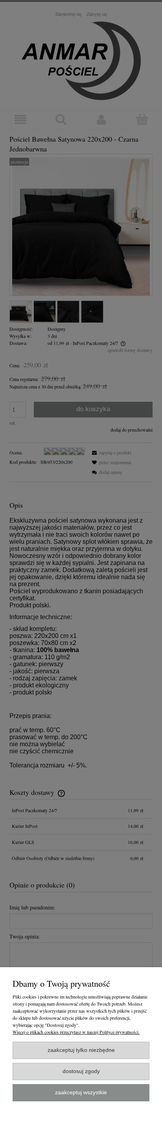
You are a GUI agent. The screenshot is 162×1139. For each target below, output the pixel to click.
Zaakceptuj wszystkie (81, 1092)
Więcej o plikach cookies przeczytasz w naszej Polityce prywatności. (76, 1032)
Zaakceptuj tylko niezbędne (81, 1050)
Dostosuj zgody (81, 1071)
